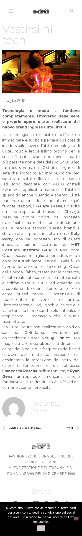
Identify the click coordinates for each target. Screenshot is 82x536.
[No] (76, 518)
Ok (41, 528)
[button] (10, 10)
